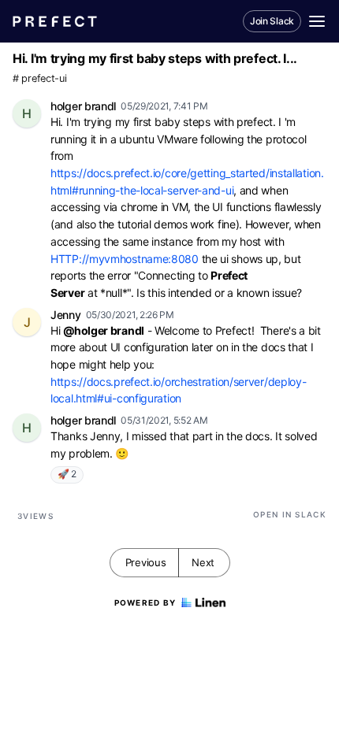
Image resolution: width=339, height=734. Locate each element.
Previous (145, 562)
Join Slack (272, 21)
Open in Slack (289, 514)
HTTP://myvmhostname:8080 (124, 258)
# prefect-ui (39, 78)
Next (203, 562)
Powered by (145, 602)
